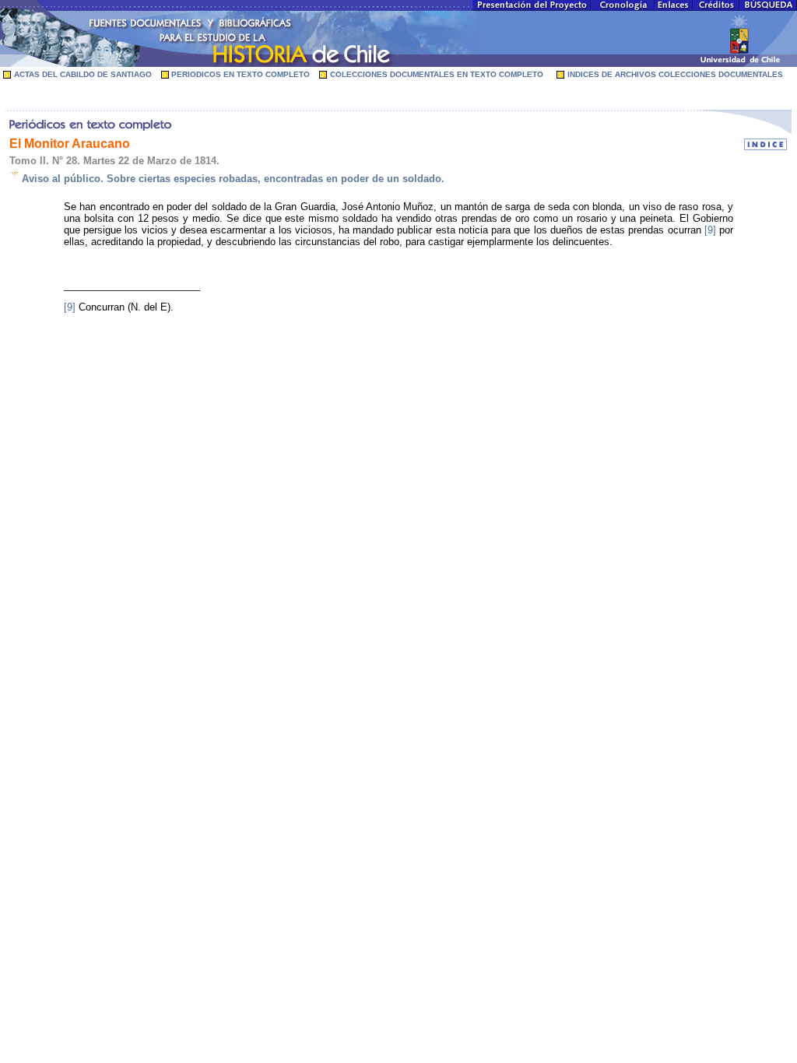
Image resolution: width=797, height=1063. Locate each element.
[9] (710, 230)
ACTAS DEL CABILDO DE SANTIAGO (83, 74)
